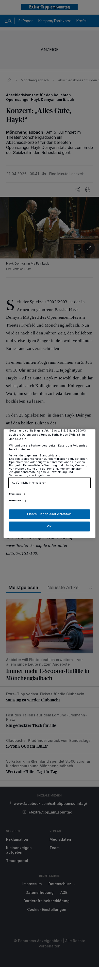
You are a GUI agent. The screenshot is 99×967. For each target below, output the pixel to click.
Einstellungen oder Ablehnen (49, 514)
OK (49, 526)
